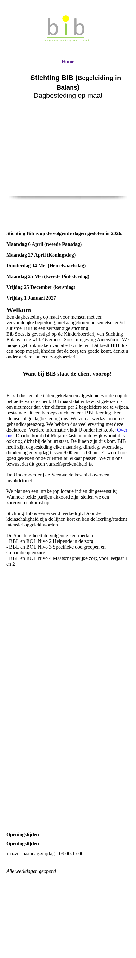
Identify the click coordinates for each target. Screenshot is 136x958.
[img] (68, 29)
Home (68, 61)
